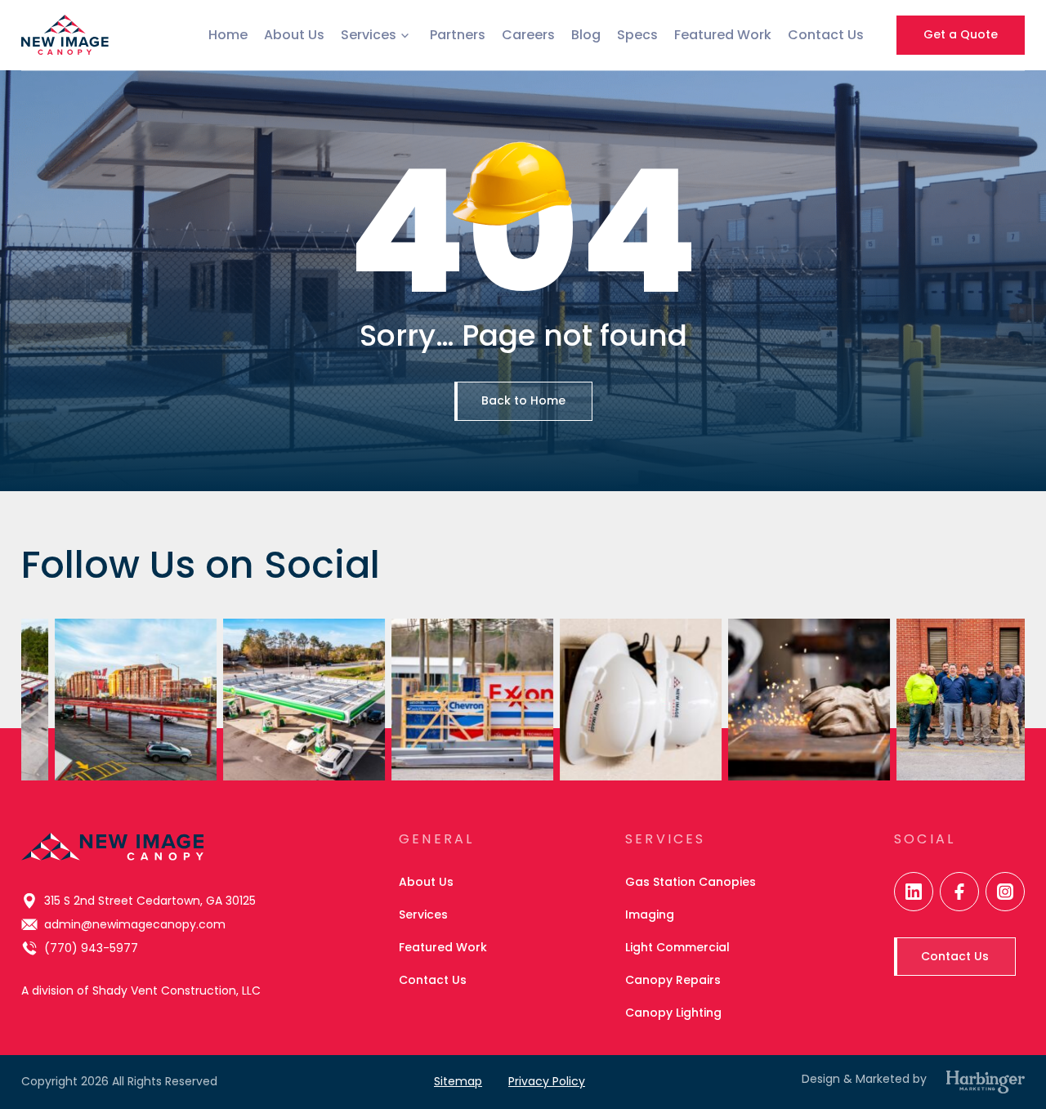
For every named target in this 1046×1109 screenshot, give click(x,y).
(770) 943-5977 (91, 948)
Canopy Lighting (673, 1012)
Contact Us (826, 34)
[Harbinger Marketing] (985, 1082)
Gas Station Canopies (690, 882)
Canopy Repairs (673, 980)
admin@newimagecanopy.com (135, 924)
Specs (637, 34)
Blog (586, 34)
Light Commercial (677, 947)
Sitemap (458, 1081)
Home (228, 34)
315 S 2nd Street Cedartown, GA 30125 (150, 900)
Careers (528, 34)
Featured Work (722, 34)
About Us (294, 34)
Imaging (649, 914)
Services (368, 35)
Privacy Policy (546, 1081)
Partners (457, 34)
